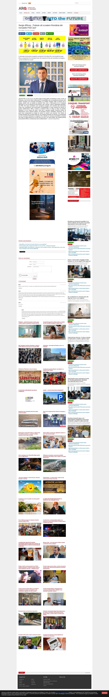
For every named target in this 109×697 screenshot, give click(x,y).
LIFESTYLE (69, 12)
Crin (20, 302)
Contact (44, 685)
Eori (20, 284)
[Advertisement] (42, 132)
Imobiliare (76, 12)
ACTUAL (44, 12)
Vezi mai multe (87, 672)
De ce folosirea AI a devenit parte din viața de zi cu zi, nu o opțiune (78, 297)
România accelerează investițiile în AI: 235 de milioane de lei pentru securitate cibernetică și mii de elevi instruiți (79, 223)
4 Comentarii (32, 30)
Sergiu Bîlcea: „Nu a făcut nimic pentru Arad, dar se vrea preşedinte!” (33, 244)
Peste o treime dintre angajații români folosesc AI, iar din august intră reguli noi (79, 260)
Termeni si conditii (46, 679)
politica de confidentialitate (62, 692)
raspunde (20, 288)
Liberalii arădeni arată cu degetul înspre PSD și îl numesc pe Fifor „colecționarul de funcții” (37, 245)
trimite (34, 278)
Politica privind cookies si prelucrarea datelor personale (50, 682)
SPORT (49, 12)
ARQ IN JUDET (62, 12)
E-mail (30, 264)
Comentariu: (29, 266)
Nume (30, 261)
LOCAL (33, 12)
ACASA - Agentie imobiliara (24, 686)
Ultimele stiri (26, 12)
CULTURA (55, 12)
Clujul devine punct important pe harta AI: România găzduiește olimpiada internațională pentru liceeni (78, 380)
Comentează (22, 95)
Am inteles (105, 692)
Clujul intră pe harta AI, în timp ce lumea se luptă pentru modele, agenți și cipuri (79, 338)
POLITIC (38, 12)
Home (21, 12)
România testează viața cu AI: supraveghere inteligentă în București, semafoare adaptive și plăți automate (78, 419)
